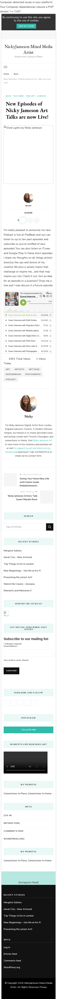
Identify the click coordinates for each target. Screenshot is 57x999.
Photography (33, 374)
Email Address (11, 646)
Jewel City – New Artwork (18, 557)
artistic (19, 369)
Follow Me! (28, 729)
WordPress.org (14, 838)
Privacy (43, 987)
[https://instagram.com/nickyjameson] (13, 703)
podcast (11, 379)
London (41, 96)
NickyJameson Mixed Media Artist (28, 49)
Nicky (28, 206)
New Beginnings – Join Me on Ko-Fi (22, 570)
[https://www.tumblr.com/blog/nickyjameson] (34, 703)
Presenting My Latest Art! (18, 577)
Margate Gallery (12, 550)
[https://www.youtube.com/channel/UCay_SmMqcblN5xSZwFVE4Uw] (20, 703)
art (8, 369)
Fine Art (30, 96)
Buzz (8, 96)
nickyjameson (13, 374)
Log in (8, 815)
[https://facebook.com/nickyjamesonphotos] (7, 703)
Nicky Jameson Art (42, 440)
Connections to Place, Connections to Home (27, 793)
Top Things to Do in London (19, 564)
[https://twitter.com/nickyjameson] (27, 703)
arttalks (34, 369)
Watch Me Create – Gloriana (19, 584)
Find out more (26, 26)
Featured (18, 96)
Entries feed (12, 823)
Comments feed (14, 831)
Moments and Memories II (17, 590)
